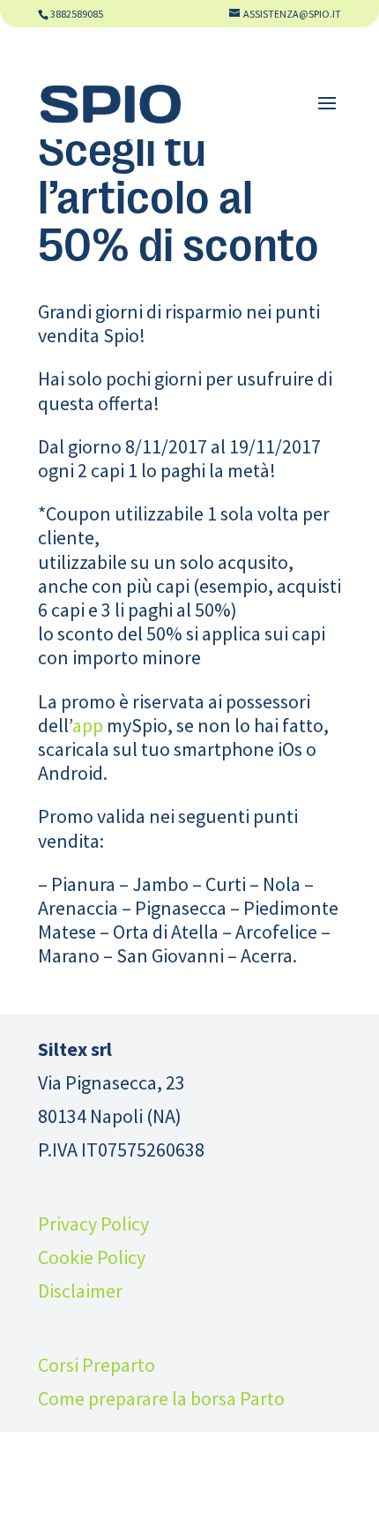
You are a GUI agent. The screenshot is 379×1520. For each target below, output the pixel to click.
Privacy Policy (93, 1223)
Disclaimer (80, 1290)
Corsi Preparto (96, 1364)
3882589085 (76, 13)
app (87, 725)
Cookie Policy (91, 1257)
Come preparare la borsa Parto (161, 1398)
